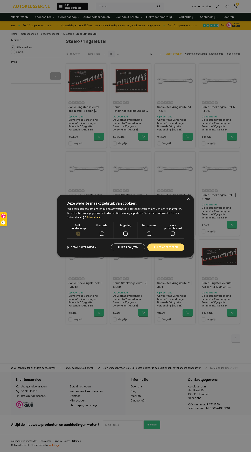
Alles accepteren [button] (166, 247)
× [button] (188, 199)
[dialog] (125, 226)
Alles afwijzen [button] (128, 247)
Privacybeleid (94, 217)
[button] (81, 247)
